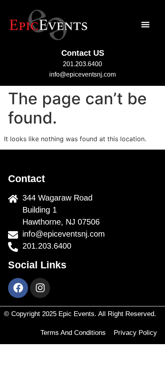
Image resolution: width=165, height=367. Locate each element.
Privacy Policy (135, 333)
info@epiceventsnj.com (82, 74)
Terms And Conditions (73, 333)
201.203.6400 (82, 64)
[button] (145, 24)
